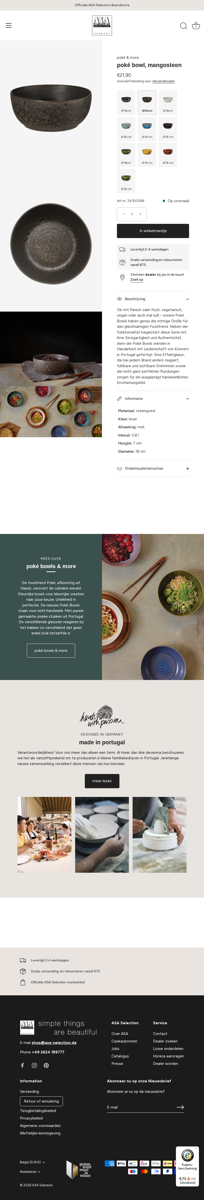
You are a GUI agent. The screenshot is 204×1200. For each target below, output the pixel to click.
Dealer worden (165, 1063)
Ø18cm (126, 110)
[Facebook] (22, 1065)
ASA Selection (42, 1185)
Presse (117, 1063)
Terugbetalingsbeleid (38, 1111)
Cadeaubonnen (124, 1041)
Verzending (29, 1091)
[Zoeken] (183, 26)
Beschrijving (134, 299)
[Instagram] (34, 1065)
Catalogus (120, 1056)
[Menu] (8, 25)
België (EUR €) (30, 1162)
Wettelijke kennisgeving (40, 1133)
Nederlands (28, 1172)
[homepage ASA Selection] (102, 25)
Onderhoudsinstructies (143, 468)
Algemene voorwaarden (40, 1125)
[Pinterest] (46, 1065)
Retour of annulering (41, 1101)
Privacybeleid (31, 1118)
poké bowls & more (51, 650)
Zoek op (136, 279)
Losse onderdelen (168, 1048)
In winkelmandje (153, 231)
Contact (160, 1033)
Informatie (133, 398)
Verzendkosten (163, 81)
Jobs (115, 1048)
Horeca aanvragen (168, 1056)
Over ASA (119, 1033)
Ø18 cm (126, 137)
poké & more (128, 57)
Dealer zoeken (165, 1041)
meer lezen (102, 781)
